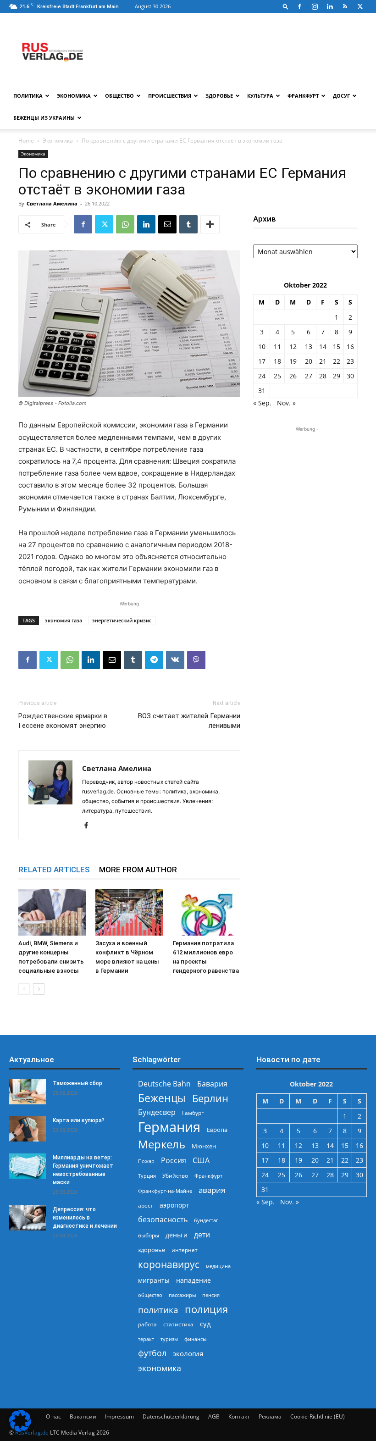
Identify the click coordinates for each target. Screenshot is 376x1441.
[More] (210, 224)
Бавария (212, 1084)
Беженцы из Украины (44, 117)
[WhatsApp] (125, 224)
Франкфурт (303, 95)
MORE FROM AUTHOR (138, 869)
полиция (206, 1309)
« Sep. (262, 403)
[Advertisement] (305, 480)
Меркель (161, 1144)
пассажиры (182, 1294)
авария (212, 1190)
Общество (119, 95)
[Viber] (196, 660)
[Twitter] (360, 6)
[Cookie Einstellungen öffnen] (20, 1429)
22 (336, 361)
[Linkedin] (330, 6)
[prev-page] (24, 989)
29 (336, 375)
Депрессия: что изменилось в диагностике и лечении (85, 1217)
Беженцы (162, 1098)
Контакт (239, 1416)
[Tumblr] (188, 224)
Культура (260, 95)
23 (350, 361)
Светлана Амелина (52, 203)
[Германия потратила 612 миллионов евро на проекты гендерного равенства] (206, 912)
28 (322, 375)
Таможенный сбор (77, 1083)
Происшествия (169, 95)
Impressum (119, 1416)
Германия (169, 1127)
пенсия (211, 1294)
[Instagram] (314, 6)
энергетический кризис (121, 620)
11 (277, 346)
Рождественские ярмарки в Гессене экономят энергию (62, 721)
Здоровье (219, 95)
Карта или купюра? (79, 1120)
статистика (178, 1324)
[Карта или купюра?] (27, 1129)
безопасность (163, 1220)
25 (277, 375)
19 (293, 361)
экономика (159, 1368)
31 (261, 390)
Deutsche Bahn (164, 1084)
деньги (177, 1234)
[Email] (167, 224)
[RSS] (345, 6)
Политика (28, 95)
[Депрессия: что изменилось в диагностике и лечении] (27, 1217)
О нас (53, 1416)
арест (145, 1205)
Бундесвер (157, 1112)
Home (26, 140)
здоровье (151, 1250)
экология (188, 1353)
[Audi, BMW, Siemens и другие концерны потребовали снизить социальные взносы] (52, 912)
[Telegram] (154, 660)
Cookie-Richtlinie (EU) (317, 1416)
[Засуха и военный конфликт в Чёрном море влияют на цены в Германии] (129, 912)
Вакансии (83, 1416)
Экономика (74, 95)
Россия (173, 1160)
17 (261, 361)
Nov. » (286, 403)
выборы (148, 1235)
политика (158, 1309)
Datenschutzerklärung (171, 1416)
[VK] (175, 660)
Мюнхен (204, 1146)
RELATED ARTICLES (54, 869)
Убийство (175, 1175)
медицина (218, 1266)
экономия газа (63, 620)
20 (308, 361)
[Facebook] (299, 6)
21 (322, 361)
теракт (146, 1339)
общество (150, 1294)
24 (261, 375)
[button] (286, 6)
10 (261, 346)
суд (205, 1323)
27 (308, 375)
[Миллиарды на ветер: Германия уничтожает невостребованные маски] (27, 1166)
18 (277, 361)
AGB (214, 1416)
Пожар (146, 1161)
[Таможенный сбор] (27, 1091)
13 (308, 346)
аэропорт (174, 1205)
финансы (195, 1339)
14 (322, 346)
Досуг (341, 95)
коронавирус (168, 1264)
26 (293, 375)
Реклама (270, 1416)
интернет (184, 1249)
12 (293, 346)
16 (350, 346)
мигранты (154, 1280)
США (201, 1160)
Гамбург (193, 1112)
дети (202, 1235)
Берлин (210, 1098)
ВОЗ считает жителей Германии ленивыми (189, 721)
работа (147, 1324)
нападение (193, 1280)
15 (336, 346)
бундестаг (206, 1220)
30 (350, 375)
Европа (217, 1130)
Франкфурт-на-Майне (165, 1190)
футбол (152, 1353)
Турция (147, 1175)
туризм (169, 1339)
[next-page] (38, 989)
